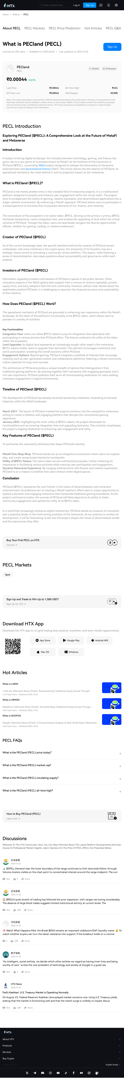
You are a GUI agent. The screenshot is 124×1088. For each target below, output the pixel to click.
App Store (45, 640)
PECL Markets (34, 28)
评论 (8, 879)
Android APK (101, 640)
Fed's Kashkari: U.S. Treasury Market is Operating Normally (36, 992)
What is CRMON (11, 700)
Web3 (42, 165)
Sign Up (112, 46)
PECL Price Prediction (65, 28)
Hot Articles (93, 28)
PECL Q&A (113, 28)
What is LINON (10, 684)
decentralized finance (38, 168)
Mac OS (45, 652)
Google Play (73, 640)
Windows (73, 652)
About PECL (12, 28)
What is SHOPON (12, 715)
